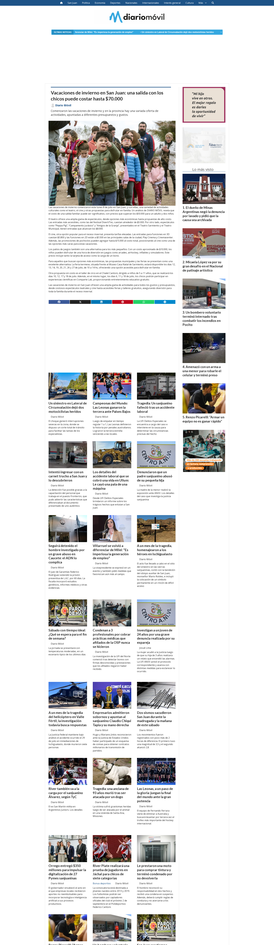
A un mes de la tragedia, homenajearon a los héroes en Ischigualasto (154, 550)
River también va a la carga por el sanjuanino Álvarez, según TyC (66, 793)
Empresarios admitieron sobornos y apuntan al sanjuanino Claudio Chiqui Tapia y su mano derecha (112, 719)
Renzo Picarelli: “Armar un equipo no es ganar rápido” (203, 419)
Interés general (172, 2)
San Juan (72, 2)
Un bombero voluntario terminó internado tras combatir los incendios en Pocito (202, 318)
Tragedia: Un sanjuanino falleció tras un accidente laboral (156, 407)
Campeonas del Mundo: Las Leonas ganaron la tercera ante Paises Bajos (111, 407)
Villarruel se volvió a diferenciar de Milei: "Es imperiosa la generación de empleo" (111, 552)
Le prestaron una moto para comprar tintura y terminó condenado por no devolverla (154, 872)
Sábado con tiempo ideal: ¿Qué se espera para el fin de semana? (68, 634)
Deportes (115, 2)
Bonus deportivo (102, 883)
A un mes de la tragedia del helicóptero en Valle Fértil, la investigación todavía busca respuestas (68, 719)
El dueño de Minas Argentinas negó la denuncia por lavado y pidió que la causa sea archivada (204, 214)
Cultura (190, 2)
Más (201, 2)
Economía (100, 2)
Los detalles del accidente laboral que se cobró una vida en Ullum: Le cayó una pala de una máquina (111, 480)
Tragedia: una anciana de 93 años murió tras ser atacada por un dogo (111, 793)
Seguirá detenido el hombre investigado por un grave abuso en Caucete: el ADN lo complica (67, 554)
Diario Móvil (63, 105)
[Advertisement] (137, 57)
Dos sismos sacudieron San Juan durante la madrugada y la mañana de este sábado (154, 719)
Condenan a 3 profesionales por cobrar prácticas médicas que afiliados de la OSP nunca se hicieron (112, 638)
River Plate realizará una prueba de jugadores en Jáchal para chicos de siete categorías (111, 872)
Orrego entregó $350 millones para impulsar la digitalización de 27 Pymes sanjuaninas (67, 872)
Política (86, 2)
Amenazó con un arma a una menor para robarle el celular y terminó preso (202, 371)
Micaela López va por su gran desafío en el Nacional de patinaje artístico (203, 266)
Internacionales (150, 2)
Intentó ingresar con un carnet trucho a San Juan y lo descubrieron (204, 32)
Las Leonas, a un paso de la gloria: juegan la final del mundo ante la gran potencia (155, 795)
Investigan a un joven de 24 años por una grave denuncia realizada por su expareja (156, 636)
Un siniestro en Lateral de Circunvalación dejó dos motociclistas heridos (127, 32)
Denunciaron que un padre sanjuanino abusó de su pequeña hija (154, 476)
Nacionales (131, 2)
